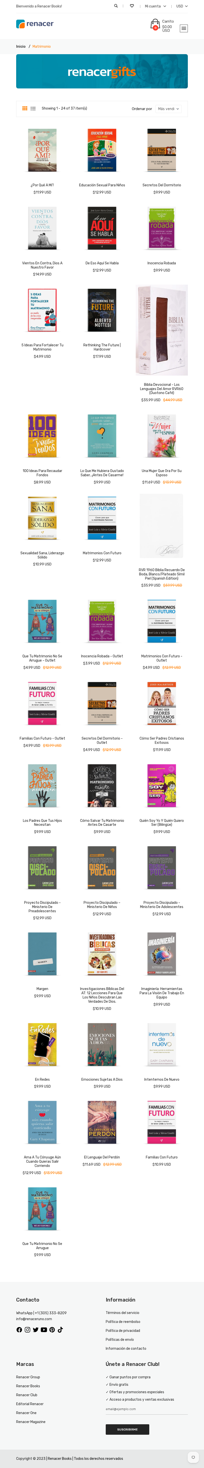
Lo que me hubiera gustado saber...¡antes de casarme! (102, 473)
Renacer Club (26, 1395)
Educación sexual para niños (102, 185)
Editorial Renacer (30, 1404)
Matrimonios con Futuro (102, 553)
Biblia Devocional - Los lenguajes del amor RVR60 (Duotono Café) (161, 389)
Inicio (21, 46)
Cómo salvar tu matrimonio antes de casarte (102, 823)
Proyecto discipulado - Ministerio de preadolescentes (42, 907)
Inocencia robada (162, 263)
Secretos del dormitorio (162, 185)
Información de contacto (126, 1349)
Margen (42, 989)
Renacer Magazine (31, 1422)
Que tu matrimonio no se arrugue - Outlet (42, 658)
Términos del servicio (122, 1313)
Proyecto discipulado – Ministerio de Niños (102, 905)
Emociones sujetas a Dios (102, 1079)
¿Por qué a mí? (42, 185)
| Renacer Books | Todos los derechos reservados (84, 1459)
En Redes (42, 1079)
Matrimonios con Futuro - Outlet (161, 658)
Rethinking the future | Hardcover (102, 347)
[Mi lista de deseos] (132, 6)
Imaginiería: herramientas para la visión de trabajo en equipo (162, 993)
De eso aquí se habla (102, 263)
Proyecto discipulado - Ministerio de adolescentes (161, 905)
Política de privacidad (123, 1331)
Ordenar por (142, 109)
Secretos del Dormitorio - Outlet (102, 740)
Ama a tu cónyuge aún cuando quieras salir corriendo (42, 1161)
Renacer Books (28, 1386)
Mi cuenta (153, 6)
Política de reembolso (123, 1322)
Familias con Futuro (162, 1157)
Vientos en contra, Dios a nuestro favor (42, 265)
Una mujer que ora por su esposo (162, 473)
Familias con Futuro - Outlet (42, 738)
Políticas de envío (120, 1340)
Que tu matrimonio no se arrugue (42, 1246)
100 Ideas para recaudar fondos (42, 473)
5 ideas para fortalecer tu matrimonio (42, 347)
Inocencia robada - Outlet (102, 656)
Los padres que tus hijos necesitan (42, 823)
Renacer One (26, 1413)
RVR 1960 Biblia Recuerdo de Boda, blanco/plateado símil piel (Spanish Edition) (162, 574)
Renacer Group (28, 1377)
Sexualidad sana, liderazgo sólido (42, 555)
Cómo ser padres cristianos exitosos (162, 740)
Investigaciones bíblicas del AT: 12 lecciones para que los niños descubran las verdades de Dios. (102, 995)
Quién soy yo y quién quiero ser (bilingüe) (162, 823)
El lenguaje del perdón (102, 1157)
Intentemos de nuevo (161, 1079)
